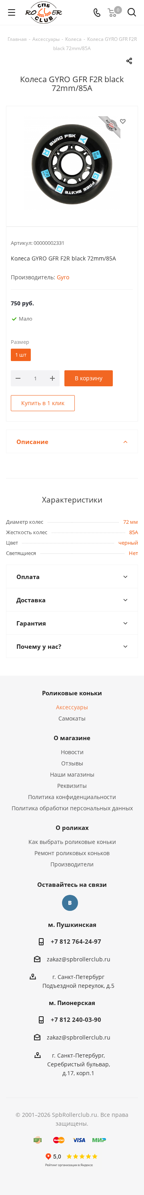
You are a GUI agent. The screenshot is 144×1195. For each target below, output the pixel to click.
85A (133, 532)
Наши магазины (72, 774)
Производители (72, 864)
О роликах (72, 828)
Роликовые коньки (72, 693)
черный (128, 542)
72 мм (130, 521)
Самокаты (72, 718)
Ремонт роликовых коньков (72, 853)
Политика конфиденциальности (72, 797)
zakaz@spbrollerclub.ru (78, 959)
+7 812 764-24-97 (76, 941)
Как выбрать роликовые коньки (72, 842)
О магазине (72, 738)
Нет (133, 553)
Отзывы (72, 763)
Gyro (63, 277)
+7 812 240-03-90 (76, 1019)
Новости (72, 752)
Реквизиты (72, 785)
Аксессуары (72, 707)
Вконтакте (70, 903)
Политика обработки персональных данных (72, 808)
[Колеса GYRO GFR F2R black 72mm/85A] (72, 164)
